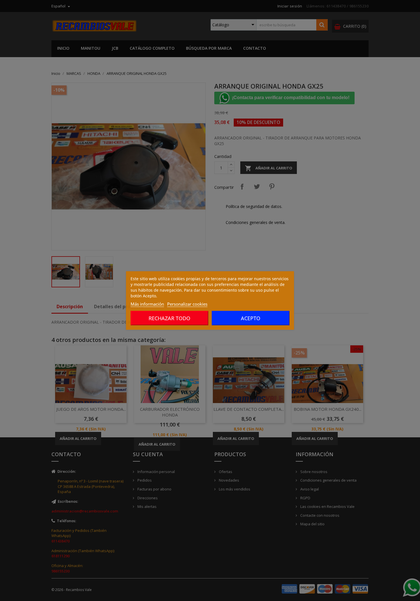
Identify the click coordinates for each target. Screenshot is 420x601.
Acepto (250, 318)
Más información (147, 304)
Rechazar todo (169, 318)
